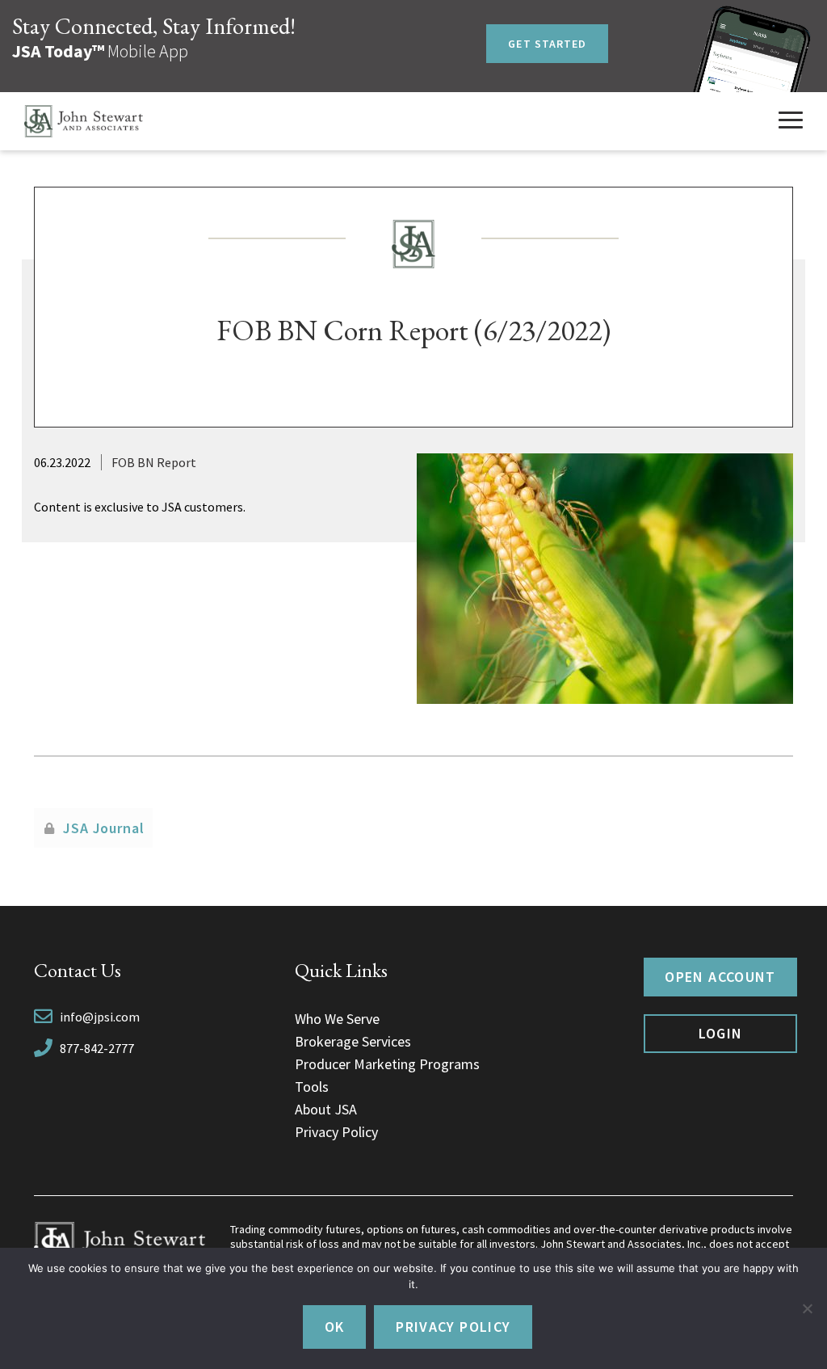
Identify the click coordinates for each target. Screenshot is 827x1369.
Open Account (720, 976)
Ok (335, 1326)
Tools (312, 1086)
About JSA (326, 1109)
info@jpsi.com (100, 1017)
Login (721, 1033)
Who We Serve (337, 1018)
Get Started (547, 43)
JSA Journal (104, 828)
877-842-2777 (97, 1048)
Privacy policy (453, 1326)
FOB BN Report (153, 462)
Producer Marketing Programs (387, 1064)
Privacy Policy (336, 1132)
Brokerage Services (353, 1041)
